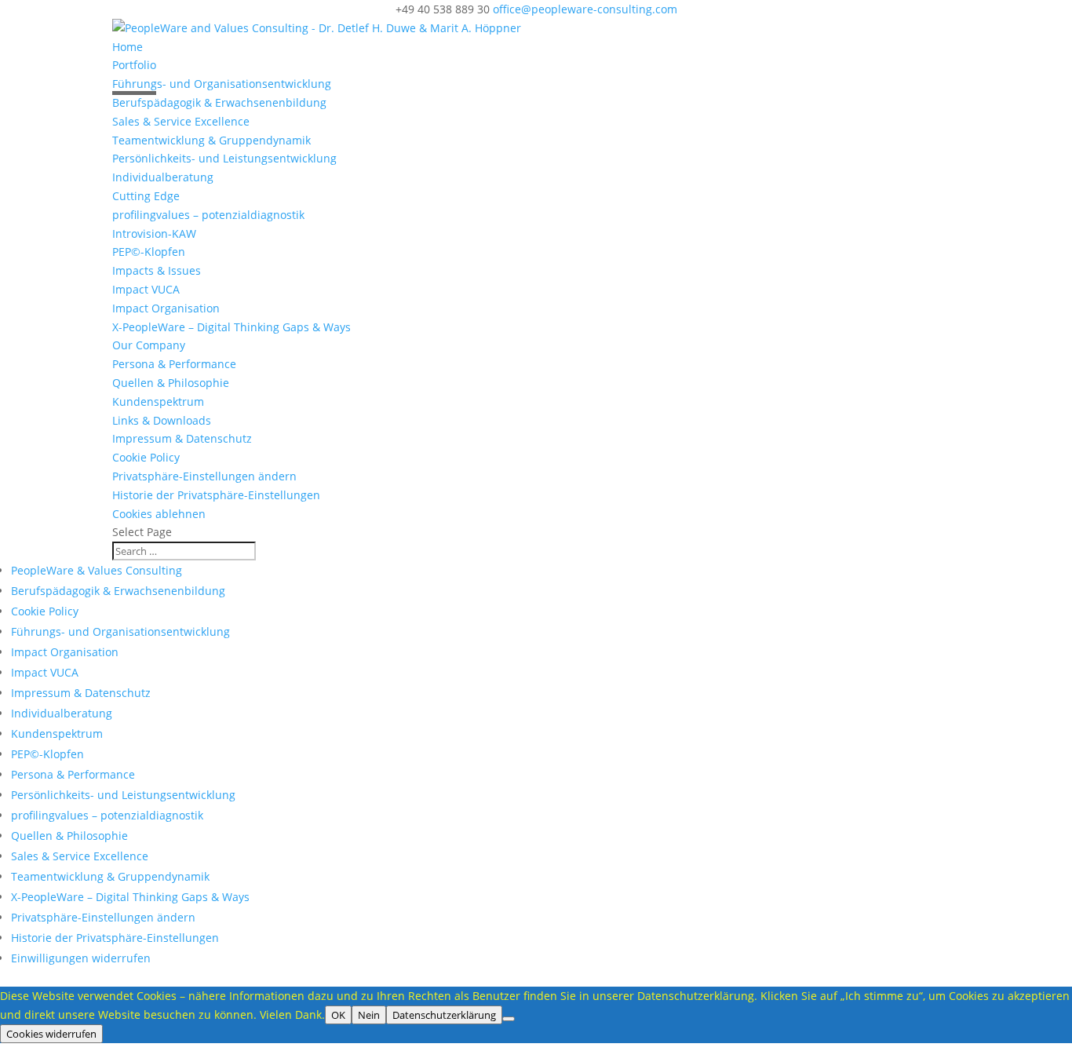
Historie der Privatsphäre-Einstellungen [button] (216, 494)
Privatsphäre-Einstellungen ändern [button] (204, 476)
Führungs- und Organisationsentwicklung (221, 83)
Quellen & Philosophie (170, 382)
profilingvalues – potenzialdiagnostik (208, 214)
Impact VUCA (146, 289)
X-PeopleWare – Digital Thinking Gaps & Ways (231, 326)
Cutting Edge (146, 195)
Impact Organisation (166, 308)
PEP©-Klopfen (148, 251)
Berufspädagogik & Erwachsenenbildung (219, 102)
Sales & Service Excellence (181, 121)
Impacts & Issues (156, 270)
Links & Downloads (161, 420)
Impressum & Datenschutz (182, 438)
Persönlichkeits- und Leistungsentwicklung (224, 158)
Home (127, 46)
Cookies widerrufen (51, 1034)
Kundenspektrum (158, 401)
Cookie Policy (146, 457)
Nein (369, 1015)
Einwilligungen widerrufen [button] (81, 958)
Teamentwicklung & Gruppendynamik (211, 140)
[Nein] (508, 1018)
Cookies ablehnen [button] (159, 513)
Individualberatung (162, 177)
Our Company (148, 345)
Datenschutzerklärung (444, 1015)
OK (338, 1015)
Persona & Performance (174, 363)
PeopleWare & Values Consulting (96, 570)
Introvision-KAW (154, 233)
